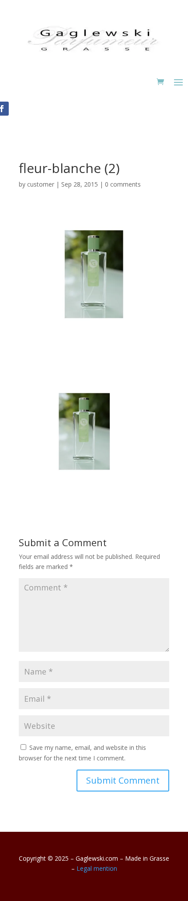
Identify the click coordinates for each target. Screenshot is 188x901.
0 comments (123, 184)
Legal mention (97, 868)
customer (40, 184)
